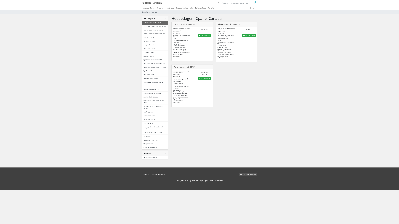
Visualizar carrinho (151, 157)
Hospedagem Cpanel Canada (152, 22)
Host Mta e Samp (148, 37)
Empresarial (147, 136)
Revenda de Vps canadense (151, 86)
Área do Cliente (148, 8)
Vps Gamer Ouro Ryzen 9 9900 (152, 60)
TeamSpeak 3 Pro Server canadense (154, 34)
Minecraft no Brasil (149, 41)
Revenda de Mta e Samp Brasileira (153, 82)
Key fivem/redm (148, 112)
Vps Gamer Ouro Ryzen (150, 140)
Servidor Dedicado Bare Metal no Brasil (153, 102)
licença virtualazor (149, 52)
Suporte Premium (149, 56)
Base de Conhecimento (184, 8)
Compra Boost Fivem (149, 45)
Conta (252, 8)
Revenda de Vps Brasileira (151, 78)
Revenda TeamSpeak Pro (151, 89)
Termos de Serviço (158, 175)
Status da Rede (200, 8)
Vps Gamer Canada (149, 74)
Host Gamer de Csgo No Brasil (152, 132)
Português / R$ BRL (249, 174)
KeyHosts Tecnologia (152, 2)
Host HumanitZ (148, 123)
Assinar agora (205, 35)
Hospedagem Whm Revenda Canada (154, 26)
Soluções (160, 8)
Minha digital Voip (149, 119)
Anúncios (170, 8)
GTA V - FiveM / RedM (150, 147)
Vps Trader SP (147, 71)
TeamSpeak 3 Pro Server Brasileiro (153, 30)
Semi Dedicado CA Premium (152, 93)
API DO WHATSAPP (149, 48)
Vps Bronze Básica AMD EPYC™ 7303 (154, 67)
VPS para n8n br (148, 144)
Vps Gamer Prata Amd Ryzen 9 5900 (154, 63)
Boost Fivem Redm (149, 116)
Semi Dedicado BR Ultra (150, 97)
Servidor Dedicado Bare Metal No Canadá (153, 107)
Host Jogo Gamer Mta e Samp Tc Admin (153, 128)
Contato (211, 8)
